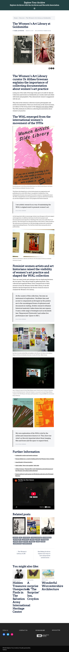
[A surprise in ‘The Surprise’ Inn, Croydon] (33, 574)
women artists (17, 543)
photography (44, 539)
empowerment (17, 539)
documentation (47, 537)
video (38, 541)
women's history (27, 543)
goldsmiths (26, 539)
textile (26, 541)
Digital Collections (36, 537)
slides (20, 541)
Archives (15, 537)
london (38, 539)
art (20, 537)
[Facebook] (49, 68)
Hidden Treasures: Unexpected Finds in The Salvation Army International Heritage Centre (21, 597)
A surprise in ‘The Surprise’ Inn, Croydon (33, 590)
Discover (22, 18)
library (32, 539)
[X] (51, 68)
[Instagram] (53, 68)
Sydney (5, 649)
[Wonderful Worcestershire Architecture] (48, 574)
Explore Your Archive (34, 2)
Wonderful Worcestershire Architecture (52, 586)
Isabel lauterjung (19, 30)
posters (15, 541)
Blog (36, 30)
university (32, 541)
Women (43, 541)
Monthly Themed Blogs (44, 30)
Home (16, 18)
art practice (26, 537)
